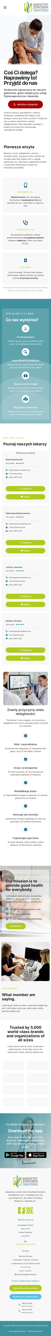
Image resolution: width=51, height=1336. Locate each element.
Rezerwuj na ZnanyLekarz (25, 1296)
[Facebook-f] (21, 1210)
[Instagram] (29, 1210)
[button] (5, 7)
